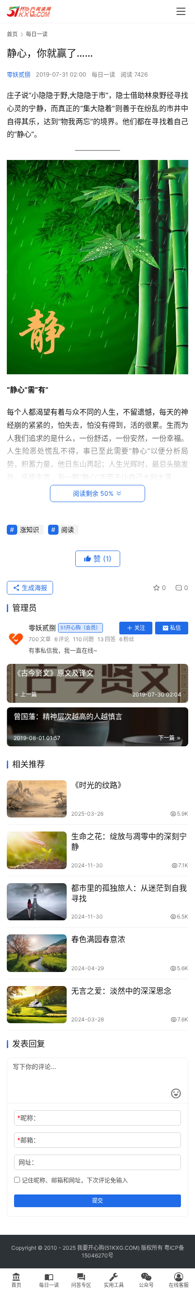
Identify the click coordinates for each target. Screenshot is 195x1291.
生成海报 (33, 587)
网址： (28, 1162)
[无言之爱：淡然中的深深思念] (37, 1005)
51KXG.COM (122, 1247)
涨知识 (29, 529)
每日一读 (103, 74)
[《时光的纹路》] (37, 799)
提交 (97, 1200)
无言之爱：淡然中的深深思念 (121, 991)
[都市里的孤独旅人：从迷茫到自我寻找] (37, 902)
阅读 (67, 529)
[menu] (180, 11)
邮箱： (28, 1140)
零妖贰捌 (18, 74)
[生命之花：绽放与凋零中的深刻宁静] (37, 850)
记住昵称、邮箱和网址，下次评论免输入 (74, 1180)
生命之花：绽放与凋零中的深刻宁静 (129, 841)
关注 (139, 627)
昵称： (28, 1118)
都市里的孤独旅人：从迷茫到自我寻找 (129, 893)
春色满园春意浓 (98, 939)
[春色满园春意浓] (37, 953)
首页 (12, 34)
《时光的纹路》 (98, 785)
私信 (175, 627)
